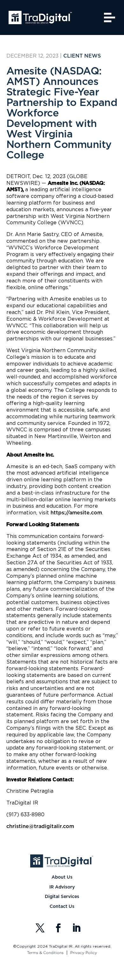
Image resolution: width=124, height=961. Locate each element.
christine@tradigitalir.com (40, 826)
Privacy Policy (83, 953)
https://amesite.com (76, 512)
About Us (62, 877)
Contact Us (62, 906)
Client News (82, 56)
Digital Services (62, 897)
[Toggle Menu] (110, 17)
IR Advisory (62, 887)
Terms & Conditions (45, 953)
